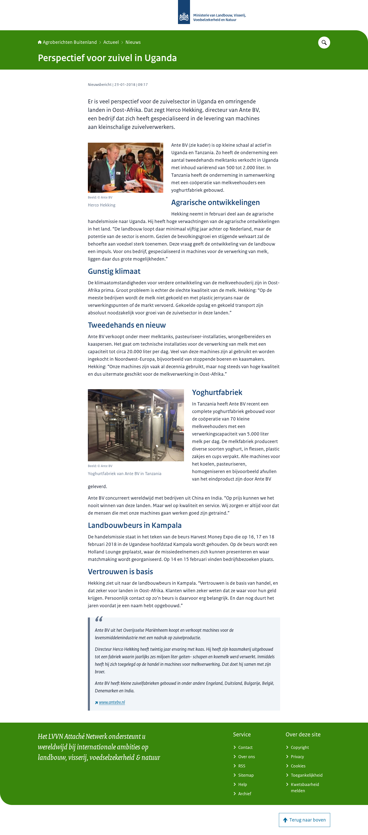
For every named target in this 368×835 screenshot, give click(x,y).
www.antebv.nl (112, 702)
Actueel (111, 42)
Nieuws (133, 42)
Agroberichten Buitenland (70, 42)
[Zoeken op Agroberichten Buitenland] (324, 43)
